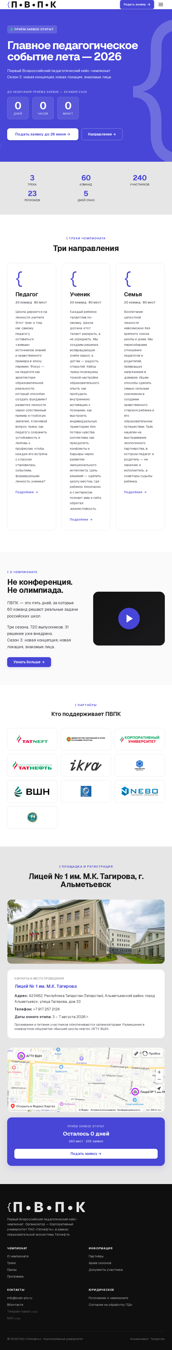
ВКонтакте (15, 1305)
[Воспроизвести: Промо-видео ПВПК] (129, 619)
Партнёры (96, 1256)
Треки (11, 1263)
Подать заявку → (86, 1153)
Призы (12, 1270)
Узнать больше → (29, 662)
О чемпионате (18, 1256)
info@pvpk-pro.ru (19, 1298)
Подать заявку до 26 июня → (42, 134)
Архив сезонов (100, 1263)
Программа (15, 1276)
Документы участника (106, 1270)
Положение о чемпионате (108, 1298)
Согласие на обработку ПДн (110, 1305)
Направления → (102, 134)
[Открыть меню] (161, 4)
